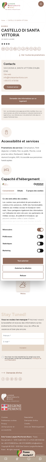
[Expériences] (5, 458)
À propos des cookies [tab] (34, 191)
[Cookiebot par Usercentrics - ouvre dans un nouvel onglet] (33, 184)
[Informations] (28, 458)
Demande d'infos (14, 373)
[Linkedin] (20, 379)
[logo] (11, 6)
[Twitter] (16, 379)
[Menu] (41, 4)
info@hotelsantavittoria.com (16, 77)
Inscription (23, 348)
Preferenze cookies (9, 420)
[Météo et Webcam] (17, 458)
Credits (27, 424)
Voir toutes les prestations (33, 55)
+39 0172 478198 (11, 80)
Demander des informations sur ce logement (23, 100)
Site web (7, 74)
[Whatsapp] (40, 458)
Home (3, 20)
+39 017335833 (9, 443)
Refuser (23, 276)
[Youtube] (7, 379)
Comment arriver (12, 87)
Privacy (4, 424)
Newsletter (28, 417)
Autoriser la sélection (23, 268)
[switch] (40, 236)
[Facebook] (3, 379)
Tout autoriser (23, 261)
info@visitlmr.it (37, 443)
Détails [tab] (20, 191)
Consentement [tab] (8, 191)
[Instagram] (12, 379)
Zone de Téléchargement (34, 427)
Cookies (4, 417)
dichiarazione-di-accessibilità (8, 428)
